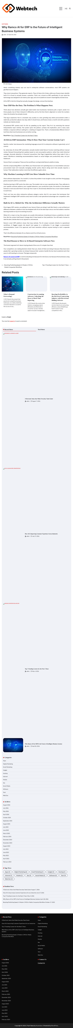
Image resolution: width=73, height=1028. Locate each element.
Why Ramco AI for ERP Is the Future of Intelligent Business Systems (43, 744)
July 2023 (5, 849)
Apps (4, 760)
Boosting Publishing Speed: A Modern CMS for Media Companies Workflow (34, 236)
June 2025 (6, 830)
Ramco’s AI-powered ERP (12, 256)
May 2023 (6, 855)
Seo (4, 783)
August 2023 (6, 846)
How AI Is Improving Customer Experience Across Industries (41, 534)
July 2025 (5, 827)
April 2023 (6, 858)
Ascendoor (39, 1025)
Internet (5, 776)
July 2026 (5, 808)
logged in (12, 321)
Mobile (5, 779)
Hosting (5, 773)
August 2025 (6, 824)
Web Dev (5, 795)
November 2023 (7, 843)
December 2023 (7, 839)
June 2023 (6, 852)
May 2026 (6, 811)
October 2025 (7, 817)
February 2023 (7, 862)
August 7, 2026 (36, 401)
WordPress (54, 1025)
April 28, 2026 (36, 746)
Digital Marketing (8, 764)
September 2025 (7, 821)
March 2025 (6, 833)
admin (4, 34)
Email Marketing (7, 767)
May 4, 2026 (35, 671)
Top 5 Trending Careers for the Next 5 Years (24, 135)
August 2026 (6, 805)
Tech (4, 792)
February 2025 (7, 836)
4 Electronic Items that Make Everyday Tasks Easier (39, 398)
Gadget (5, 770)
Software (5, 24)
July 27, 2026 (35, 536)
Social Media (6, 786)
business (66, 178)
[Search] (70, 8)
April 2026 (6, 814)
